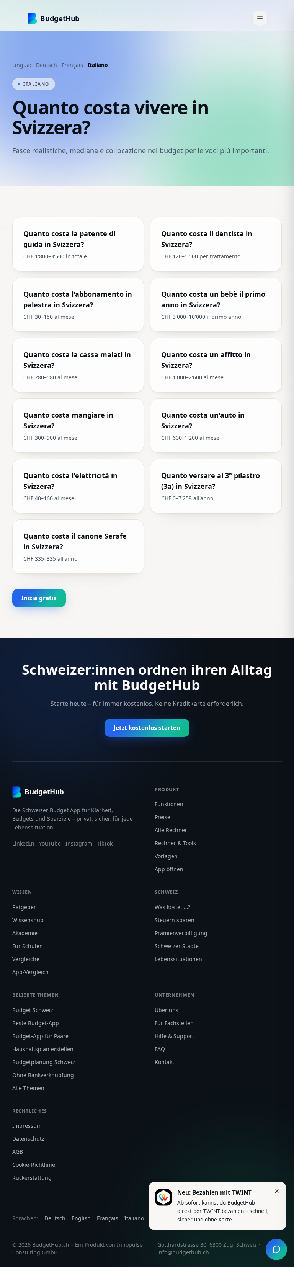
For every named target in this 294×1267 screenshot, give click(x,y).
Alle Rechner (171, 830)
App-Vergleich (30, 972)
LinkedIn (23, 843)
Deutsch (46, 65)
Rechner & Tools (175, 843)
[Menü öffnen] (260, 18)
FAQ (160, 1049)
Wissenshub (28, 920)
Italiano (98, 65)
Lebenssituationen (178, 959)
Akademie (25, 933)
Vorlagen (166, 856)
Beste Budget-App (35, 1023)
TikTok (105, 843)
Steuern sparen (174, 920)
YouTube (50, 843)
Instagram (78, 843)
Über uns (166, 1010)
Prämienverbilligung (181, 933)
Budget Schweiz (32, 1010)
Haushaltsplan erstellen (43, 1049)
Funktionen (169, 804)
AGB (17, 1151)
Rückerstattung (32, 1177)
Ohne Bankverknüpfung (43, 1075)
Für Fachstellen (174, 1023)
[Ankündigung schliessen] (276, 1191)
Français (72, 65)
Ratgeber (24, 907)
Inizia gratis (39, 598)
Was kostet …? (172, 907)
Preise (162, 817)
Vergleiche (25, 959)
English (81, 1218)
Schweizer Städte (177, 946)
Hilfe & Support (174, 1036)
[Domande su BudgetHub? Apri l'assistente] (276, 1249)
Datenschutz (28, 1138)
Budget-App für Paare (40, 1036)
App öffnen (169, 869)
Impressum (27, 1125)
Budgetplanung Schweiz (43, 1062)
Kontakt (164, 1062)
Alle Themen (28, 1088)
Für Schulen (27, 946)
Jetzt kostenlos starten (147, 727)
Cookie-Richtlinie (33, 1164)
